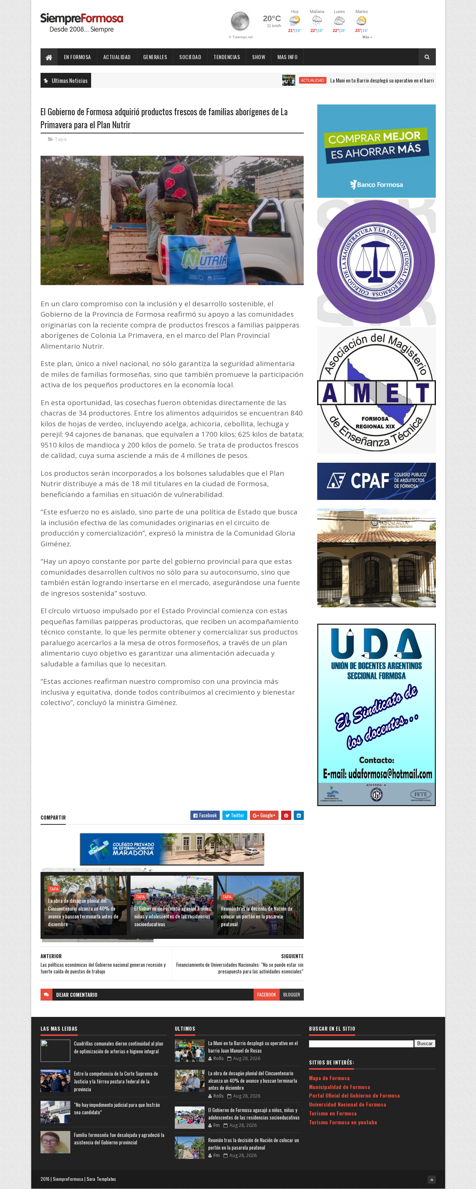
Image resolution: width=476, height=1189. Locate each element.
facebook (266, 994)
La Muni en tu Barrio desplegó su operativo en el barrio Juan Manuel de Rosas (375, 80)
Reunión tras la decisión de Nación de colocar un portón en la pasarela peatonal (256, 916)
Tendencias (226, 57)
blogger (291, 994)
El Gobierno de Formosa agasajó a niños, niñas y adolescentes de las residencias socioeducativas (173, 916)
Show (258, 57)
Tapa (61, 139)
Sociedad (190, 57)
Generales (155, 57)
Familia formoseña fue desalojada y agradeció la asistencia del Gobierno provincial (119, 1138)
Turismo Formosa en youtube (343, 1122)
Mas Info (287, 57)
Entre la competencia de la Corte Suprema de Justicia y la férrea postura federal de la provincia (116, 1081)
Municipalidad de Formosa (339, 1087)
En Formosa (77, 57)
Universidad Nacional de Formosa (347, 1104)
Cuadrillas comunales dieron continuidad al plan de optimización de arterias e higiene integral (118, 1047)
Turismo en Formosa (333, 1113)
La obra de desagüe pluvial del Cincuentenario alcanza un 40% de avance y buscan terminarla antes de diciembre (83, 912)
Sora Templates (101, 1179)
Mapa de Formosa (329, 1078)
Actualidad (117, 57)
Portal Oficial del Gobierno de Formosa (354, 1095)
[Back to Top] (432, 1180)
